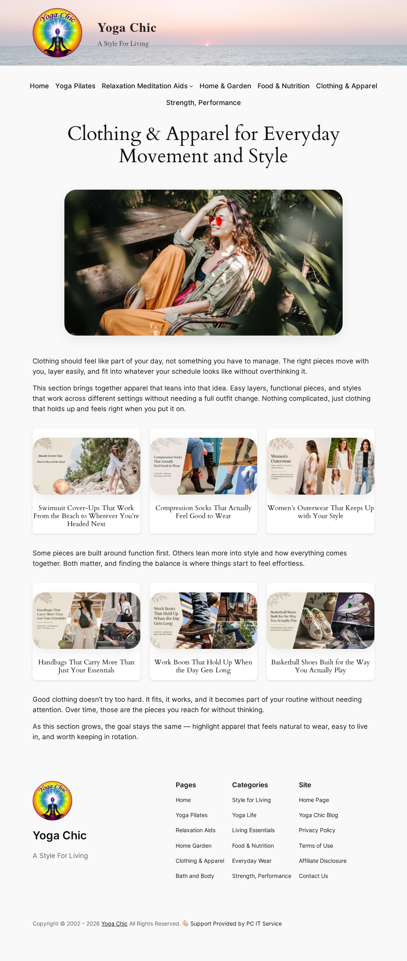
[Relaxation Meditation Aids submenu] (191, 86)
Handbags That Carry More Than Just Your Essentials (86, 666)
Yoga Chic (127, 26)
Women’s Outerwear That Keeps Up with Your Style (320, 512)
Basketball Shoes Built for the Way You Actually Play (320, 666)
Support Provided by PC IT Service (236, 923)
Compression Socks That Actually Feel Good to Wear (203, 512)
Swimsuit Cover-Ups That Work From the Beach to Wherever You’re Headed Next (86, 516)
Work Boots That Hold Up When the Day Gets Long (203, 666)
